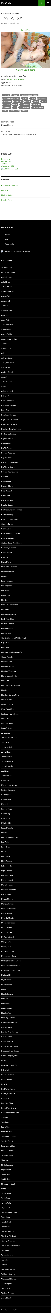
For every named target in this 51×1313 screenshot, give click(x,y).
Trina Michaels (7, 1255)
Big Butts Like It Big (9, 424)
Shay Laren (5, 1160)
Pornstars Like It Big (9, 1065)
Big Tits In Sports (8, 467)
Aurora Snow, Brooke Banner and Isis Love (18, 133)
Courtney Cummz (8, 548)
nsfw (36, 101)
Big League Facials (8, 434)
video (24, 111)
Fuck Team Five (7, 619)
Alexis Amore (6, 286)
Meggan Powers (7, 904)
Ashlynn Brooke (7, 362)
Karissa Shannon (8, 790)
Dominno (5, 576)
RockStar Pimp (7, 1103)
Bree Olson (5, 495)
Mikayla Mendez (8, 918)
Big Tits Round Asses (9, 472)
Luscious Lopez (7, 875)
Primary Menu (48, 3)
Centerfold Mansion (9, 185)
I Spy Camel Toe (7, 709)
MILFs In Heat (7, 932)
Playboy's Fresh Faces (10, 1051)
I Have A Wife (6, 699)
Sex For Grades (7, 1150)
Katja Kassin (6, 799)
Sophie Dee (5, 1179)
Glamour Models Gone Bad (12, 652)
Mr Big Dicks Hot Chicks (11, 961)
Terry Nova (5, 1226)
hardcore (42, 98)
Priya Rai (5, 1070)
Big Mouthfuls (7, 438)
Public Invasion (7, 1075)
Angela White (6, 334)
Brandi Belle (6, 481)
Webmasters (10, 244)
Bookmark (5, 159)
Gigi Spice (5, 643)
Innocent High (7, 723)
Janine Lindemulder (9, 737)
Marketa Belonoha (8, 889)
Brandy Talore (7, 486)
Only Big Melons (8, 1018)
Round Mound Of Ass (10, 1113)
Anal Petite (5, 320)
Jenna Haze (5, 752)
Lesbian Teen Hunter (9, 837)
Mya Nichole (6, 984)
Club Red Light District (10, 533)
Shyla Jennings (7, 1165)
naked (27, 101)
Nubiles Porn (6, 1013)
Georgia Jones (7, 628)
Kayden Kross (7, 809)
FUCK (17, 23)
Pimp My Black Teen (9, 1046)
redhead (7, 108)
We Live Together (8, 1269)
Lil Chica (4, 851)
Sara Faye (5, 1122)
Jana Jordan (6, 733)
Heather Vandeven (8, 671)
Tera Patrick (6, 1222)
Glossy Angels (7, 657)
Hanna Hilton (6, 662)
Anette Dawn (6, 329)
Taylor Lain (5, 1207)
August (4, 377)
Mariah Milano (7, 885)
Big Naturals (6, 443)
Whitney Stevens (8, 1274)
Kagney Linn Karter (9, 785)
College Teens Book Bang (11, 543)
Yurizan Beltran (7, 1293)
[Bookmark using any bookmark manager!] (15, 251)
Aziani (3, 386)
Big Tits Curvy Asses (9, 462)
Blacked (4, 476)
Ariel (3, 353)
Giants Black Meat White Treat (13, 638)
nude (44, 101)
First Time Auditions (9, 605)
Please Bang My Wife (9, 1056)
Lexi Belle (5, 842)
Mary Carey (6, 894)
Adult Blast (5, 282)
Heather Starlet (7, 666)
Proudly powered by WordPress (12, 1310)
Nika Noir (5, 999)
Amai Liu (4, 305)
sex (15, 108)
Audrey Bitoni (7, 372)
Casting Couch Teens (10, 14)
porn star (25, 104)
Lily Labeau (5, 856)
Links (7, 239)
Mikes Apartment (8, 923)
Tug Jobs (4, 1260)
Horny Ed (5, 190)
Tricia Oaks (5, 1250)
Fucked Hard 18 (7, 624)
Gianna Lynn (6, 633)
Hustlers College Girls (10, 695)
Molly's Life (6, 942)
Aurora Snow (6, 381)
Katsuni (4, 804)
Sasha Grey (5, 1127)
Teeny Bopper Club (9, 1212)
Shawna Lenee (7, 1155)
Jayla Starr (5, 742)
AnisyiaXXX (6, 348)
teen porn (15, 111)
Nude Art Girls (7, 195)
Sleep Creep (6, 1174)
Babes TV (5, 396)
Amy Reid (5, 315)
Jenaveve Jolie (7, 747)
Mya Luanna (6, 980)
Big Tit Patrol (6, 448)
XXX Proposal (7, 1283)
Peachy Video (6, 200)
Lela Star (4, 832)
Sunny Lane (5, 1188)
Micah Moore (6, 913)
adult (15, 95)
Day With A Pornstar (9, 567)
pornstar (36, 104)
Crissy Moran (6, 552)
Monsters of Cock (8, 956)
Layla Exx (7, 101)
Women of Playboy (9, 1279)
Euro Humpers (7, 581)
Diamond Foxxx (7, 571)
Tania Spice (5, 1198)
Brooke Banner (7, 505)
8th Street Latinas (8, 272)
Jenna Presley (6, 756)
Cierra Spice (6, 529)
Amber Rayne (6, 310)
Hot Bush (5, 681)
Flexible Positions (8, 614)
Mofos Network (7, 937)
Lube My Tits (6, 866)
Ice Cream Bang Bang (9, 714)
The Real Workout (8, 1236)
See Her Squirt (7, 1141)
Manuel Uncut (7, 880)
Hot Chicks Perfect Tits (10, 685)
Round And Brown (8, 1108)
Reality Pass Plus (8, 1094)
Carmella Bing (7, 514)
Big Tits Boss (6, 457)
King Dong (5, 818)
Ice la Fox (5, 718)
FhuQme (4, 600)
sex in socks (24, 108)
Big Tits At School (8, 453)
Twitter (4, 164)
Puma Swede (6, 1079)
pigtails (7, 104)
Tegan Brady (6, 1217)
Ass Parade (5, 367)
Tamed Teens (6, 1193)
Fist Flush (5, 609)
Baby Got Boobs (7, 400)
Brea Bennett (6, 491)
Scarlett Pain (6, 1131)
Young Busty (6, 1288)
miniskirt (18, 101)
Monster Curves (7, 951)
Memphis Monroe (8, 908)
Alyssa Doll (5, 296)
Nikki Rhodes (6, 1008)
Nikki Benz (5, 1003)
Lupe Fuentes (6, 870)
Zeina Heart (6, 1298)
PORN (15, 104)
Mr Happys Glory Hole (10, 970)
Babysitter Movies (8, 405)
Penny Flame (6, 1037)
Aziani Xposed (7, 391)
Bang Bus (5, 410)
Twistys (4, 1264)
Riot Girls (5, 1098)
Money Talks (6, 946)
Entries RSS (5, 161)
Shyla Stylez (6, 1169)
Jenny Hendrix (7, 761)
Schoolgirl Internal (8, 1136)
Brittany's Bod (7, 500)
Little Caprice (6, 861)
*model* (6, 95)
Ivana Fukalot (6, 728)
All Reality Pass (7, 291)
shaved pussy (38, 108)
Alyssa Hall (5, 301)
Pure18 (4, 1084)
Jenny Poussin (7, 766)
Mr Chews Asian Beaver (11, 965)
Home (7, 235)
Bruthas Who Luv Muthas (11, 510)
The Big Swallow (8, 1231)
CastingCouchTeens (11, 98)
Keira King (5, 813)
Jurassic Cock (6, 775)
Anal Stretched (7, 324)
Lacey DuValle (7, 828)
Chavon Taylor (7, 524)
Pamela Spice (6, 1027)
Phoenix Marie (7, 1041)
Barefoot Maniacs (8, 415)
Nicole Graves (7, 994)
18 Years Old (6, 268)
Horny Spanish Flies (9, 676)
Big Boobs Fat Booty (9, 419)
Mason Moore (7, 123)
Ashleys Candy (7, 358)
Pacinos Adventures (9, 1022)
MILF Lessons (6, 927)
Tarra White (6, 1203)
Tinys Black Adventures (10, 1245)
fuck (33, 98)
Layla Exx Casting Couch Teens (25, 50)
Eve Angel (5, 590)
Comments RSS (7, 166)
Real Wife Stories (8, 1089)
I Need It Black (7, 704)
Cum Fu (4, 557)
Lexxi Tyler (5, 847)
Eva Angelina (6, 586)
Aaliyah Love (6, 277)
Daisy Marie (6, 562)
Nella (3, 989)
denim (25, 98)
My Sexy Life (6, 975)
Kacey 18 (5, 780)
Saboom (4, 1117)
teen (5, 111)
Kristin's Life (6, 823)
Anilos (4, 343)
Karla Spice (5, 794)
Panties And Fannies (9, 1032)
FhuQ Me (6, 3)
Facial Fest (5, 595)
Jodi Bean (5, 771)
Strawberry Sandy (8, 1184)
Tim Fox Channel (8, 1241)
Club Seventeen (7, 538)
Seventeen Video (8, 1146)
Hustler (4, 690)
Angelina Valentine (9, 339)
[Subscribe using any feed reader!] (11, 168)
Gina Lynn (5, 647)
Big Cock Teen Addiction (11, 429)
